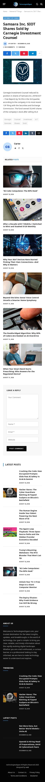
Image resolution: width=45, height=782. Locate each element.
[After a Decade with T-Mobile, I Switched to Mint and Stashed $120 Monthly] (22, 209)
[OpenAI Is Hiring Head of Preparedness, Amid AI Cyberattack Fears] (10, 745)
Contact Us (22, 772)
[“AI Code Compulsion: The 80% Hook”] (22, 176)
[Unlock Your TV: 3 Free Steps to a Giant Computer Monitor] (10, 585)
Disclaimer (34, 776)
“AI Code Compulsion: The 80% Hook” (20, 191)
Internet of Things (16, 11)
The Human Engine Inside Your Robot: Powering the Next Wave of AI (28, 514)
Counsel (17, 119)
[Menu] (4, 4)
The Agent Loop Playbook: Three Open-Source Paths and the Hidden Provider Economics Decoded (29, 534)
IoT (36, 119)
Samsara (7, 123)
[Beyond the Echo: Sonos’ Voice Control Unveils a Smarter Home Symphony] (22, 283)
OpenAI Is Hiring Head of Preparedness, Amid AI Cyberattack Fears (29, 744)
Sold (25, 123)
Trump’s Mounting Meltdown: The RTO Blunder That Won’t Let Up (30, 554)
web (27, 767)
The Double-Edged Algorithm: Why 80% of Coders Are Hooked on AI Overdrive (21, 334)
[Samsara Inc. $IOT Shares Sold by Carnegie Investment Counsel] (22, 71)
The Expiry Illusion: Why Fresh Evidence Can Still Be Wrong (28, 600)
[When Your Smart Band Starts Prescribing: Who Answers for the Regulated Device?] (22, 354)
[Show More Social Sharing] (39, 53)
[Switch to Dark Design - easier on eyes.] (37, 4)
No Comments (10, 47)
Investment (28, 119)
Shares (17, 123)
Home (5, 11)
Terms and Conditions (19, 776)
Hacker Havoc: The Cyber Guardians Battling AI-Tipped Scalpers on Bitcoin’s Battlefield (28, 494)
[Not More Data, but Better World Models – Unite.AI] (10, 729)
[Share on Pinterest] (24, 53)
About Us (11, 772)
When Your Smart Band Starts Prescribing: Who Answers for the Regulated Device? (19, 371)
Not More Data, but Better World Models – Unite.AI (29, 729)
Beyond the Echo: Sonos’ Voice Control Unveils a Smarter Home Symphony (21, 298)
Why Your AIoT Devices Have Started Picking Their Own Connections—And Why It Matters (20, 262)
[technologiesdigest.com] (22, 4)
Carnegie (7, 119)
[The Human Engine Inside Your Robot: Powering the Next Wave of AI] (10, 514)
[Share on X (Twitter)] (16, 53)
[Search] (41, 4)
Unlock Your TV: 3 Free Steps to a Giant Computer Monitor (29, 584)
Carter (13, 43)
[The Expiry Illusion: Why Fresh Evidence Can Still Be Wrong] (10, 601)
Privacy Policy (35, 772)
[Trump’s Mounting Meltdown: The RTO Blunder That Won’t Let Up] (10, 553)
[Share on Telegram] (32, 53)
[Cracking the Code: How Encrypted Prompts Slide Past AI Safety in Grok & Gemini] (10, 474)
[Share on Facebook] (7, 53)
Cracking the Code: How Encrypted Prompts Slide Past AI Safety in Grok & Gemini (30, 475)
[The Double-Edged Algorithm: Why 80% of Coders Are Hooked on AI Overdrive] (22, 319)
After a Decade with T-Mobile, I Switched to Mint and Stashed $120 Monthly (22, 225)
